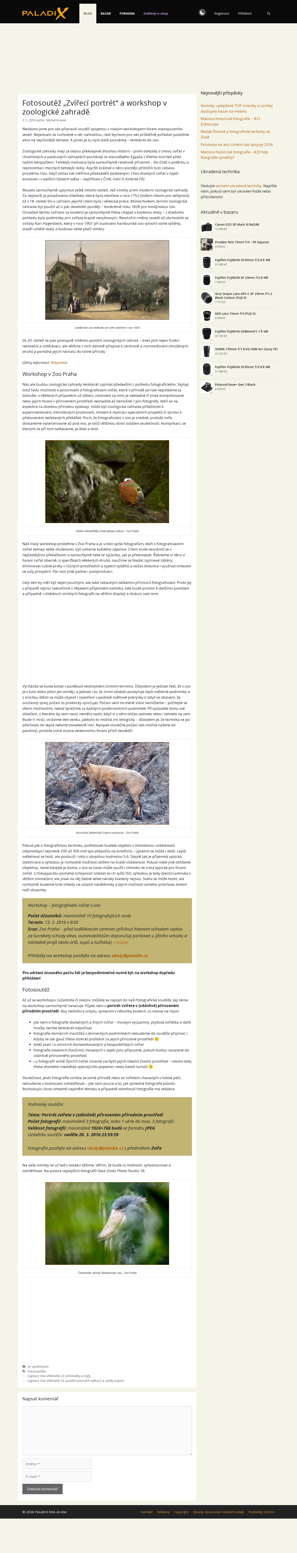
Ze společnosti (37, 1366)
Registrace (221, 13)
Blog (88, 13)
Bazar (106, 13)
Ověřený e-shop (155, 13)
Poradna (127, 13)
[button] (202, 12)
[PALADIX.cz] (45, 13)
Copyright (181, 1512)
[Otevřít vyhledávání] (269, 13)
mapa (122, 942)
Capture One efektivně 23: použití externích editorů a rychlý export (75, 1381)
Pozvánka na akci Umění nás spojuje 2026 (237, 144)
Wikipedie (58, 362)
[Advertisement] (148, 55)
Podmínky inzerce (261, 1512)
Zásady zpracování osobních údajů (218, 1512)
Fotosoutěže (36, 1371)
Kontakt (147, 1512)
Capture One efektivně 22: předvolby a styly (58, 1376)
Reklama (163, 1512)
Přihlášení (245, 13)
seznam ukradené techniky (239, 185)
